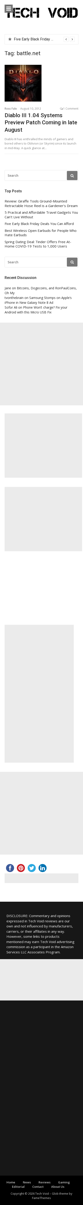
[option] (44, 39)
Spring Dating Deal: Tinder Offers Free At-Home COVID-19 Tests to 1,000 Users (38, 244)
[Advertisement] (41, 364)
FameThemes (41, 1198)
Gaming (64, 1182)
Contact (38, 1187)
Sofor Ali (11, 307)
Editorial (18, 1187)
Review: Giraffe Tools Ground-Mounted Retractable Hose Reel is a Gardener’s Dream (41, 203)
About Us (57, 1187)
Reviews (44, 1182)
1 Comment (70, 109)
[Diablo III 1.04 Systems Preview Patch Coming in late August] (41, 83)
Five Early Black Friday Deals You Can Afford (39, 224)
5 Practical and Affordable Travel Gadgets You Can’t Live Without (41, 214)
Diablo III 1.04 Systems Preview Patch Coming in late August (41, 122)
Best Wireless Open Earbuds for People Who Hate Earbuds (41, 232)
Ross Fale (11, 109)
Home (10, 1182)
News (27, 1182)
